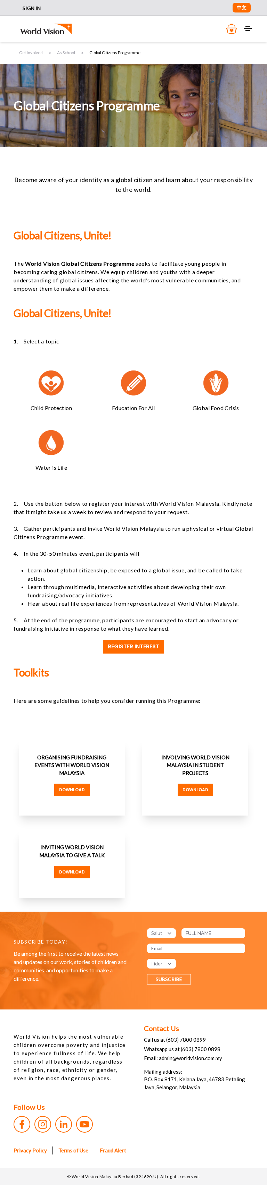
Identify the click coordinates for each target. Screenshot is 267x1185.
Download (72, 790)
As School (66, 52)
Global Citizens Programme (114, 52)
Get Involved (31, 52)
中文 (241, 7)
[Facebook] (22, 1124)
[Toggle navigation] (248, 28)
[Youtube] (84, 1124)
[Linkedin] (63, 1124)
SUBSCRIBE (169, 979)
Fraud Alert (113, 1150)
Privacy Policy (30, 1150)
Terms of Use (73, 1150)
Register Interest (133, 646)
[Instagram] (42, 1124)
